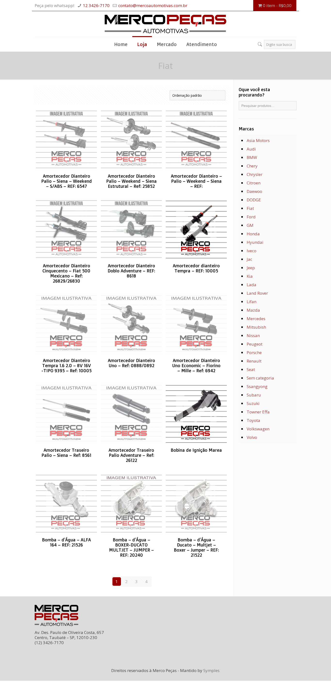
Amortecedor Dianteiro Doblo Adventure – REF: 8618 (131, 270)
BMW (252, 157)
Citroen (253, 183)
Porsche (254, 352)
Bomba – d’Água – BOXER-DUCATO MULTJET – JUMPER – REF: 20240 (131, 547)
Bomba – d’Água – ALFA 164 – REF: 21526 (66, 542)
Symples (211, 670)
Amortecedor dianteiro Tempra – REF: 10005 (196, 268)
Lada (251, 284)
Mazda (253, 310)
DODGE (254, 200)
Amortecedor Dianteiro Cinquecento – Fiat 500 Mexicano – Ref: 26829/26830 (66, 273)
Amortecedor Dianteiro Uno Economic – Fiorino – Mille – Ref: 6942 (196, 365)
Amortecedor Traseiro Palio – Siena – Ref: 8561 (66, 452)
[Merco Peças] (165, 24)
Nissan (253, 335)
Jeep (251, 267)
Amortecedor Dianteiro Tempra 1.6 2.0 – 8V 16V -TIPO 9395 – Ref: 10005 (66, 365)
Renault (254, 361)
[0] (255, 43)
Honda (253, 234)
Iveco (251, 250)
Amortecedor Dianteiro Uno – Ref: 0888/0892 (131, 363)
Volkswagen (258, 429)
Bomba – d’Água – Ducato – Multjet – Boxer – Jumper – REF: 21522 (196, 547)
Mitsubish (256, 327)
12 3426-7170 (96, 5)
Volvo (252, 437)
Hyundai (255, 242)
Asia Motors (258, 140)
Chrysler (254, 174)
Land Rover (257, 293)
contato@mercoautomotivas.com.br (152, 5)
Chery (252, 166)
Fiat (250, 208)
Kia (250, 276)
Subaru (254, 395)
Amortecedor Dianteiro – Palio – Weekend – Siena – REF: (196, 181)
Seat (251, 369)
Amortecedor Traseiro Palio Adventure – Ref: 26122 (131, 455)
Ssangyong (257, 386)
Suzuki (253, 403)
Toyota (253, 420)
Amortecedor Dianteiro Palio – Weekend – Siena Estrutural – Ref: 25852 (131, 181)
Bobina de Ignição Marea (196, 450)
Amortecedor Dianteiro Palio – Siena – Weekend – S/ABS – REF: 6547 (66, 181)
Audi (251, 149)
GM (250, 225)
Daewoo (254, 191)
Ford (251, 217)
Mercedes (256, 318)
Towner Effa (258, 412)
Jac (249, 259)
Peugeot (254, 344)
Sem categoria (260, 378)
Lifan (251, 301)
